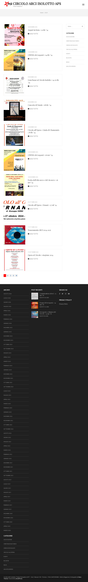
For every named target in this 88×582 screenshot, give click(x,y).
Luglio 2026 (7, 298)
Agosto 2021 (8, 479)
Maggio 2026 (7, 306)
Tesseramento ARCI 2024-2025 (39, 230)
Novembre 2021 (8, 467)
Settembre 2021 (8, 475)
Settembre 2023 (8, 386)
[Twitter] (62, 294)
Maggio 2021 (7, 492)
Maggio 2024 (7, 353)
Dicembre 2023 (8, 374)
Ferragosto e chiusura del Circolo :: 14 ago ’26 (48, 313)
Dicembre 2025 (8, 327)
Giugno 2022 (7, 437)
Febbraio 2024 (8, 365)
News (67, 62)
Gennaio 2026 (8, 323)
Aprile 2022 (7, 446)
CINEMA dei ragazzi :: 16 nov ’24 (40, 155)
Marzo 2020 (7, 530)
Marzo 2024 (7, 361)
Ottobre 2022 (8, 424)
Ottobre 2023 (8, 382)
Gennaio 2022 (8, 458)
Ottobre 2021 (8, 471)
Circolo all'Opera (71, 49)
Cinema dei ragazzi (72, 45)
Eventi (68, 53)
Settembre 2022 (8, 429)
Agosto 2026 (8, 293)
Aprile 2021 (7, 496)
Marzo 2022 (7, 450)
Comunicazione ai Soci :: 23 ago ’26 (48, 294)
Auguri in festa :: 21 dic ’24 (38, 30)
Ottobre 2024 (8, 344)
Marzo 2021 (7, 501)
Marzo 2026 (7, 315)
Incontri (68, 58)
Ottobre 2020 (8, 522)
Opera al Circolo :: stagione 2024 (40, 255)
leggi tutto (33, 33)
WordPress (19, 578)
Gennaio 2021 (8, 509)
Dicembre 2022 (8, 416)
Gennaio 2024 (8, 370)
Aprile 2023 (7, 399)
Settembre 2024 (8, 348)
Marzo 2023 (7, 403)
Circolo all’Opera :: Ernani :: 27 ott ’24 (42, 205)
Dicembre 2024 (8, 336)
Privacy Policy (63, 304)
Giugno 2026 (7, 302)
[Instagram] (65, 294)
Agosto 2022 (8, 433)
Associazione (70, 36)
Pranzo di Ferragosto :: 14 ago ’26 (48, 303)
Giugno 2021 (7, 488)
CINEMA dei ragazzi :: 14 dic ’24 (40, 55)
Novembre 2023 (8, 378)
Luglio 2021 (7, 484)
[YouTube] (69, 294)
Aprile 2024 (7, 357)
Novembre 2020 (8, 517)
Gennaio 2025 (8, 331)
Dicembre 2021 (8, 462)
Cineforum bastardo (72, 41)
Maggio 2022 (7, 441)
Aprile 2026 (7, 310)
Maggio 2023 (7, 395)
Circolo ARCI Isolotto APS (37, 3)
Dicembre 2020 (8, 513)
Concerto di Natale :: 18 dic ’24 (39, 105)
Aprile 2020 (7, 526)
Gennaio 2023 (8, 412)
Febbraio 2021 (8, 505)
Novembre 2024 (8, 340)
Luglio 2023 (7, 391)
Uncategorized (71, 66)
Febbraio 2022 (8, 454)
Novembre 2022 (8, 420)
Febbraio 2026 (8, 319)
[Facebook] (59, 294)
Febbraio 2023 (8, 408)
